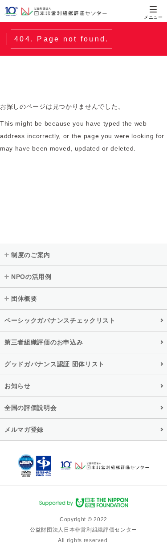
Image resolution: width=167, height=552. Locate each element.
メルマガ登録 (24, 429)
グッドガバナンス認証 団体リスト (54, 364)
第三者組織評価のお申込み (43, 342)
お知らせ (17, 385)
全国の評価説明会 (30, 407)
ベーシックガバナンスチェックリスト (60, 320)
